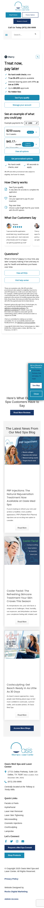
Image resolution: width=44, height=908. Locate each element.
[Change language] (37, 57)
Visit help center (22, 280)
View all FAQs (22, 273)
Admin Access (11, 899)
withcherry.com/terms (12, 310)
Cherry (21, 259)
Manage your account (22, 105)
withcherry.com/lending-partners (15, 308)
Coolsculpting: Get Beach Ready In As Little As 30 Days (22, 688)
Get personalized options (22, 158)
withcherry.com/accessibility (26, 323)
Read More (22, 528)
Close (36, 394)
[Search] (35, 34)
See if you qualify (22, 97)
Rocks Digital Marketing (16, 891)
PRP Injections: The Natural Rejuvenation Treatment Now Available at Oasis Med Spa (21, 497)
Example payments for (14, 123)
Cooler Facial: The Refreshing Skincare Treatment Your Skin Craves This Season (19, 596)
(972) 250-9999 (29, 27)
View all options (22, 151)
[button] (6, 35)
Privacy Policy (11, 879)
